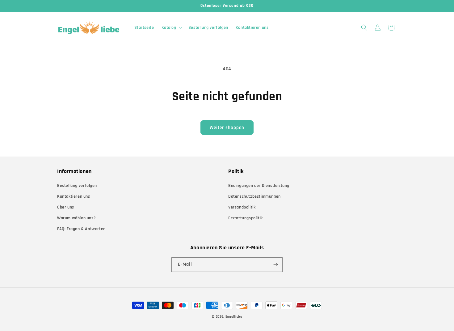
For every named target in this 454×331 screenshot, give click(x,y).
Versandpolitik (241, 207)
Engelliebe (233, 317)
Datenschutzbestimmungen (254, 196)
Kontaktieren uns (73, 196)
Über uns (65, 207)
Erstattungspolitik (245, 218)
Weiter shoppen (227, 128)
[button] (171, 27)
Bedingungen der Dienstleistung (258, 185)
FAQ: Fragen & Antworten (81, 229)
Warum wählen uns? (76, 218)
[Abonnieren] (275, 264)
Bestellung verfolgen (77, 185)
